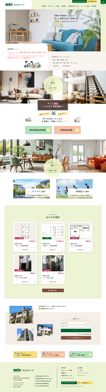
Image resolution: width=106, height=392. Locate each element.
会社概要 (94, 6)
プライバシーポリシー (83, 373)
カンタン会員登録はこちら (75, 338)
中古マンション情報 (53, 6)
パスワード (64, 326)
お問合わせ (93, 1)
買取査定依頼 (66, 130)
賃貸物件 (63, 6)
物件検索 (43, 6)
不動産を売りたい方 (73, 6)
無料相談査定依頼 (38, 130)
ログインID (64, 323)
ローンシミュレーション (67, 378)
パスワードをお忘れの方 (84, 334)
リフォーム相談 (85, 6)
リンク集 (80, 370)
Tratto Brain (79, 386)
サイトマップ (81, 375)
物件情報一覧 (52, 290)
